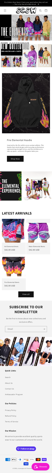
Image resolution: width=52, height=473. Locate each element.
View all (26, 294)
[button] (5, 10)
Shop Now (15, 158)
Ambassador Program (14, 394)
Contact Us (9, 389)
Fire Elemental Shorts (11, 282)
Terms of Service (11, 421)
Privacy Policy (10, 410)
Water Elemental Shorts (37, 246)
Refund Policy (10, 416)
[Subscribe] (44, 329)
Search (8, 377)
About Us (9, 383)
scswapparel (22, 468)
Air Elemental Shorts (11, 246)
